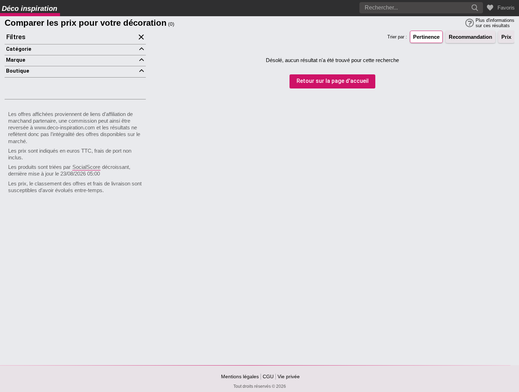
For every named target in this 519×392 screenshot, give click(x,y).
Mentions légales (240, 376)
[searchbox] (400, 7)
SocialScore (86, 167)
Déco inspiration (29, 8)
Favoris (505, 8)
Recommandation (470, 37)
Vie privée (289, 376)
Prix (506, 37)
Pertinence (426, 37)
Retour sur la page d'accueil (333, 81)
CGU (268, 376)
